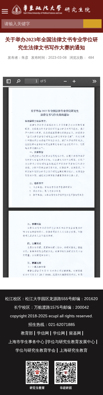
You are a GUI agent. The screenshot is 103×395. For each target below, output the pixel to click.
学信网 (43, 333)
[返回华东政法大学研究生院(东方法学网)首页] (51, 10)
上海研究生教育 (74, 350)
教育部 (27, 333)
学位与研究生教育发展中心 (71, 341)
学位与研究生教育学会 (35, 350)
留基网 (75, 333)
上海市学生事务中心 (26, 341)
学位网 (59, 333)
